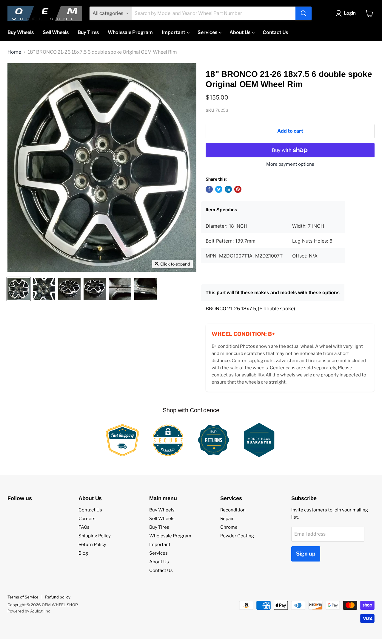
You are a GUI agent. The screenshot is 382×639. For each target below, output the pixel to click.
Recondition (233, 510)
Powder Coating (237, 536)
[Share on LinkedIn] (228, 189)
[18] (18, 289)
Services (208, 32)
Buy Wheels (20, 32)
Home (14, 52)
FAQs (84, 527)
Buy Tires (88, 32)
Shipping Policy (94, 536)
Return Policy (92, 544)
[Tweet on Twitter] (218, 189)
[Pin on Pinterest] (237, 189)
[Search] (303, 13)
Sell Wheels (56, 32)
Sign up (305, 553)
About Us (240, 32)
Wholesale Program (130, 32)
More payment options (290, 164)
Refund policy (57, 597)
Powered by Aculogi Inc (28, 611)
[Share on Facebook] (209, 189)
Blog (83, 553)
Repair (227, 518)
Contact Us (275, 32)
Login (350, 13)
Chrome (229, 527)
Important (174, 32)
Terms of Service (22, 597)
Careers (87, 518)
